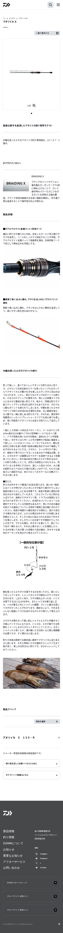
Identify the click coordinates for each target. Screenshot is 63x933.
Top (4, 18)
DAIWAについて (13, 843)
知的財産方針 (40, 838)
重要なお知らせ (13, 855)
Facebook (43, 858)
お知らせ (8, 849)
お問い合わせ (11, 867)
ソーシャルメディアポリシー (46, 835)
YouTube (43, 867)
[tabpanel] (31, 74)
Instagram (43, 854)
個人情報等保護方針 (42, 831)
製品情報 (12, 18)
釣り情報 (8, 837)
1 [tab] (31, 113)
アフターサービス (14, 861)
